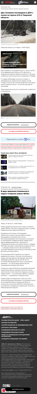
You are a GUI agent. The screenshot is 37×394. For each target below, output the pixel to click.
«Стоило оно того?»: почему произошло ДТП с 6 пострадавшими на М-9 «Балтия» (21, 167)
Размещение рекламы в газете (12, 332)
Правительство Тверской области (12, 220)
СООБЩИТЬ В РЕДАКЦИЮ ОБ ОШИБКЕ (14, 339)
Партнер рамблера (16, 385)
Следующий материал (18, 389)
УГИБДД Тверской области (9, 44)
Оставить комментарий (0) (19, 131)
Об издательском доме (10, 320)
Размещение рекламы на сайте (13, 330)
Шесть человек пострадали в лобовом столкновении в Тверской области (18, 178)
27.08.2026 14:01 (5, 187)
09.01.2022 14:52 (5, 7)
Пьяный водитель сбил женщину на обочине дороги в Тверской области (20, 156)
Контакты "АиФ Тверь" (9, 327)
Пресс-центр (24, 320)
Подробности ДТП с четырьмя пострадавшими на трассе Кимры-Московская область (21, 172)
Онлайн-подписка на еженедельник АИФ (16, 325)
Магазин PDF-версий (9, 322)
